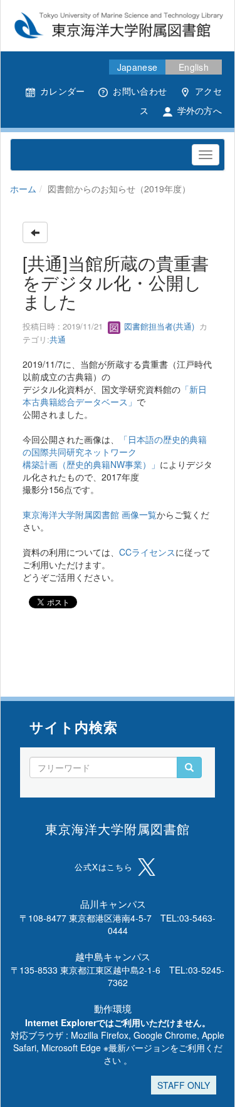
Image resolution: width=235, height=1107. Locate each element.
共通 (58, 339)
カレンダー (62, 91)
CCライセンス (147, 552)
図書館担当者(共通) (158, 326)
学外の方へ (199, 110)
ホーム (23, 188)
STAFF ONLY (183, 1085)
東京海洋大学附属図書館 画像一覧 (90, 514)
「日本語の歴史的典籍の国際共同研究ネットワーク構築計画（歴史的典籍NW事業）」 (115, 451)
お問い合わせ (140, 91)
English (194, 67)
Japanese (137, 67)
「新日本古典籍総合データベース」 (115, 395)
